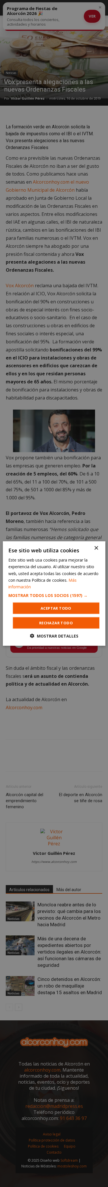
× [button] (96, 548)
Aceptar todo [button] (56, 607)
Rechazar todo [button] (56, 622)
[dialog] (54, 593)
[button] (53, 595)
